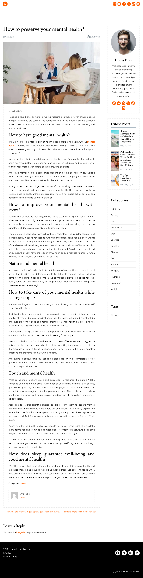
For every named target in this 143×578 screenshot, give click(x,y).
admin (23, 497)
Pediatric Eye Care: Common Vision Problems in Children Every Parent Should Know (127, 159)
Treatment (116, 283)
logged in (21, 532)
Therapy (115, 276)
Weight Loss (117, 289)
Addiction (116, 209)
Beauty (114, 215)
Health (24, 483)
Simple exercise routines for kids (80, 511)
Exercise (115, 239)
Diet (113, 233)
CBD (113, 221)
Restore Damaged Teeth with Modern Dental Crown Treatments (127, 136)
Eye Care (115, 246)
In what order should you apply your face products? (33, 511)
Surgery (115, 270)
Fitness (114, 252)
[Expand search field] (5, 4)
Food (113, 258)
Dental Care (117, 227)
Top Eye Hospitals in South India (126, 178)
